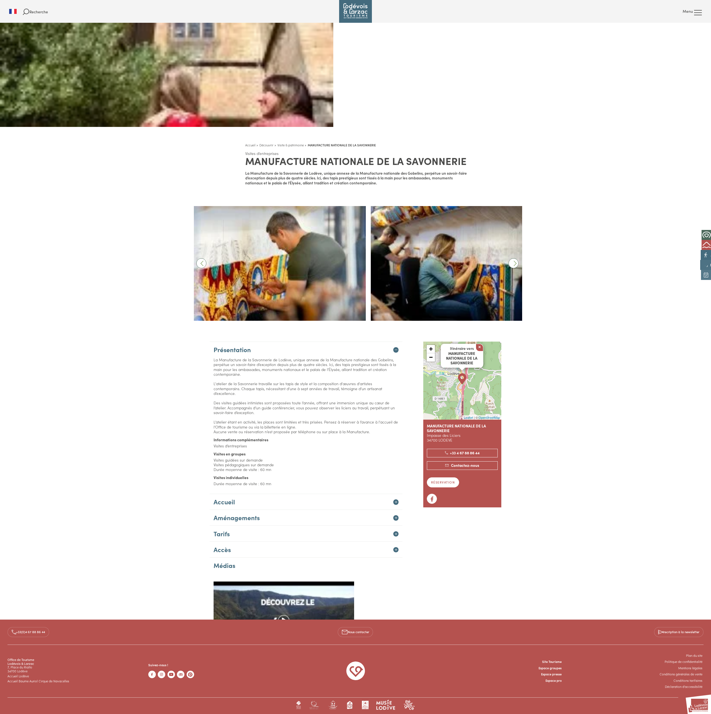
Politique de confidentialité (683, 661)
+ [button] (431, 348)
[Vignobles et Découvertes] (365, 705)
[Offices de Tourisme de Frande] (298, 705)
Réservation (443, 482)
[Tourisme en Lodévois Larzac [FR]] (355, 11)
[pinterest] (190, 674)
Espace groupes (550, 668)
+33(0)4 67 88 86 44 (30, 632)
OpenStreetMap (489, 417)
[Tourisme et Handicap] (333, 705)
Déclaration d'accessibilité (683, 686)
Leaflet (468, 417)
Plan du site (694, 655)
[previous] (201, 263)
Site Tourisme (552, 661)
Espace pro (553, 680)
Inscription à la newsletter (681, 632)
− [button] (431, 357)
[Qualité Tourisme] (314, 705)
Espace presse (551, 674)
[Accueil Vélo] (350, 705)
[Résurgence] (409, 705)
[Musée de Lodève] (385, 705)
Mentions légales (690, 668)
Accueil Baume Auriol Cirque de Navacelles (38, 681)
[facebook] (152, 674)
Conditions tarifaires (688, 680)
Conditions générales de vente (681, 674)
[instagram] (161, 674)
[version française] (16, 11)
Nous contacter (358, 632)
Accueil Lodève (18, 676)
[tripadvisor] (180, 674)
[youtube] (171, 674)
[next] (514, 263)
